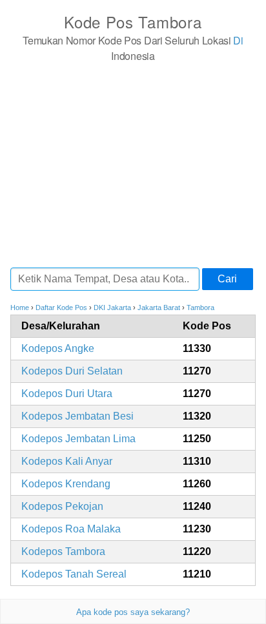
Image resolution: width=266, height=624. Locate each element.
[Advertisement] (133, 164)
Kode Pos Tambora (133, 21)
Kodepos (57, 348)
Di (238, 40)
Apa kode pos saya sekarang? (133, 612)
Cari (227, 278)
